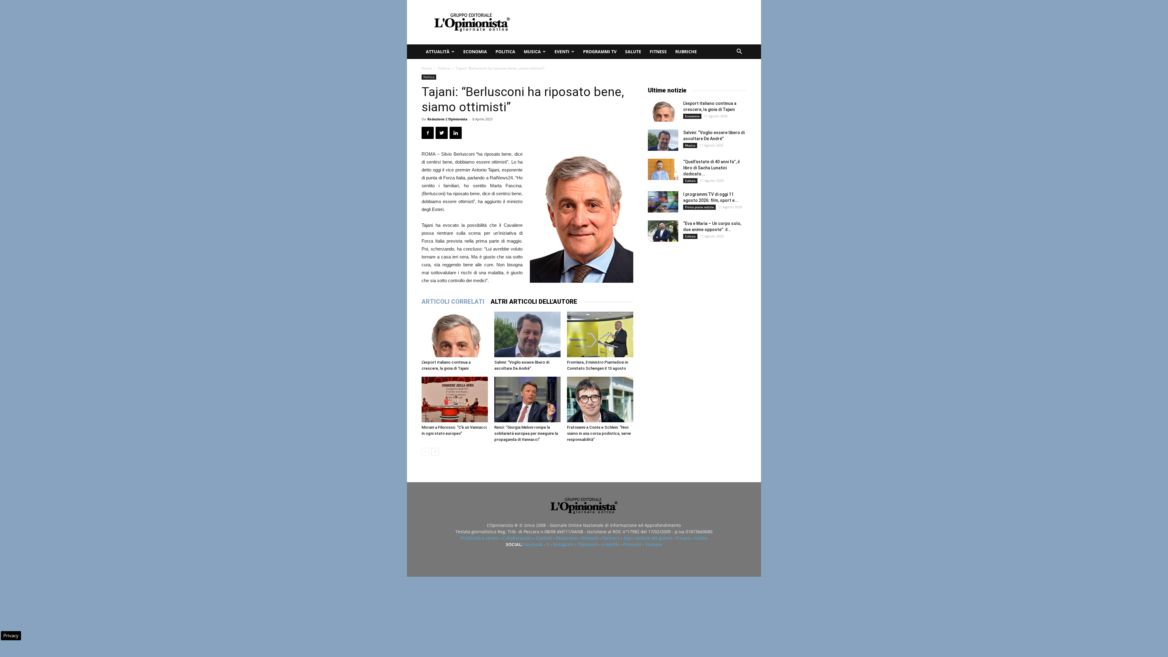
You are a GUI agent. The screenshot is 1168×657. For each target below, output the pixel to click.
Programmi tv (600, 51)
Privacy (683, 538)
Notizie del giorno (654, 538)
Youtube (653, 544)
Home (427, 68)
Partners (611, 538)
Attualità (438, 51)
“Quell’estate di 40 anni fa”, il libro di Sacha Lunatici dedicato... (711, 167)
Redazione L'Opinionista (447, 119)
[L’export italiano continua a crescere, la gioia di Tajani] (455, 334)
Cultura (690, 180)
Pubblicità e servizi (480, 538)
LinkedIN (610, 544)
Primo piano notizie (699, 207)
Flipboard (587, 544)
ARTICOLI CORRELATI (453, 301)
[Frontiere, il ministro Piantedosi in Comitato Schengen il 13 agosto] (600, 334)
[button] (739, 52)
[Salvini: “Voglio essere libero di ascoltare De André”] (527, 334)
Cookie (700, 538)
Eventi (561, 51)
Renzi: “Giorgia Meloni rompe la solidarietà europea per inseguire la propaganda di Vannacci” (526, 433)
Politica (505, 51)
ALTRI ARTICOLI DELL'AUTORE (534, 301)
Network (589, 538)
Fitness (658, 51)
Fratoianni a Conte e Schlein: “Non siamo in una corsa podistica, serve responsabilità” (599, 433)
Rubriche (686, 51)
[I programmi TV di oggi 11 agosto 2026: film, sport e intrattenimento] (663, 202)
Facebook (533, 544)
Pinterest (632, 544)
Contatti (544, 538)
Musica (532, 51)
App (628, 538)
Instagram (563, 544)
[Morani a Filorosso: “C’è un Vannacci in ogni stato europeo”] (455, 399)
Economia (475, 51)
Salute (633, 51)
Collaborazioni (517, 538)
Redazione (566, 538)
